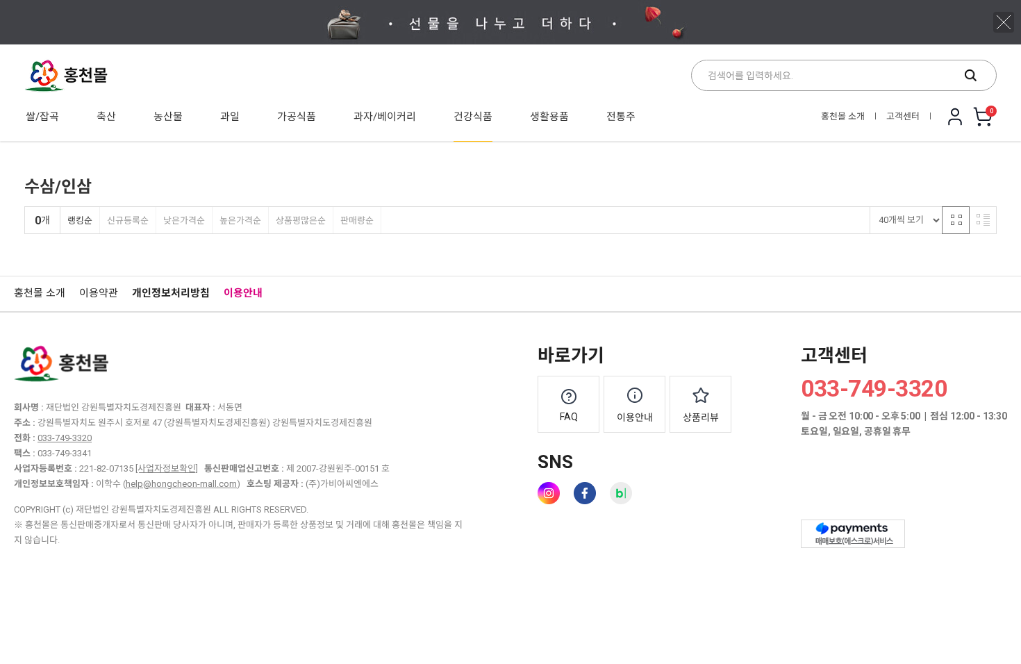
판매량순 (357, 220)
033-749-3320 (65, 438)
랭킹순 (79, 220)
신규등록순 (128, 220)
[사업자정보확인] (166, 468)
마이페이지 (955, 117)
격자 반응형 (956, 220)
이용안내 (243, 293)
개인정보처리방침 (171, 293)
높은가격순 (240, 220)
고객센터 (903, 116)
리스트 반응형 (983, 220)
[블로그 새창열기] (621, 493)
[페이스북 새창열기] (585, 493)
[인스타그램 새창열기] (549, 493)
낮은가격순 (184, 220)
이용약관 (98, 293)
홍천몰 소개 (843, 116)
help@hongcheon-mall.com (181, 484)
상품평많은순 (301, 220)
